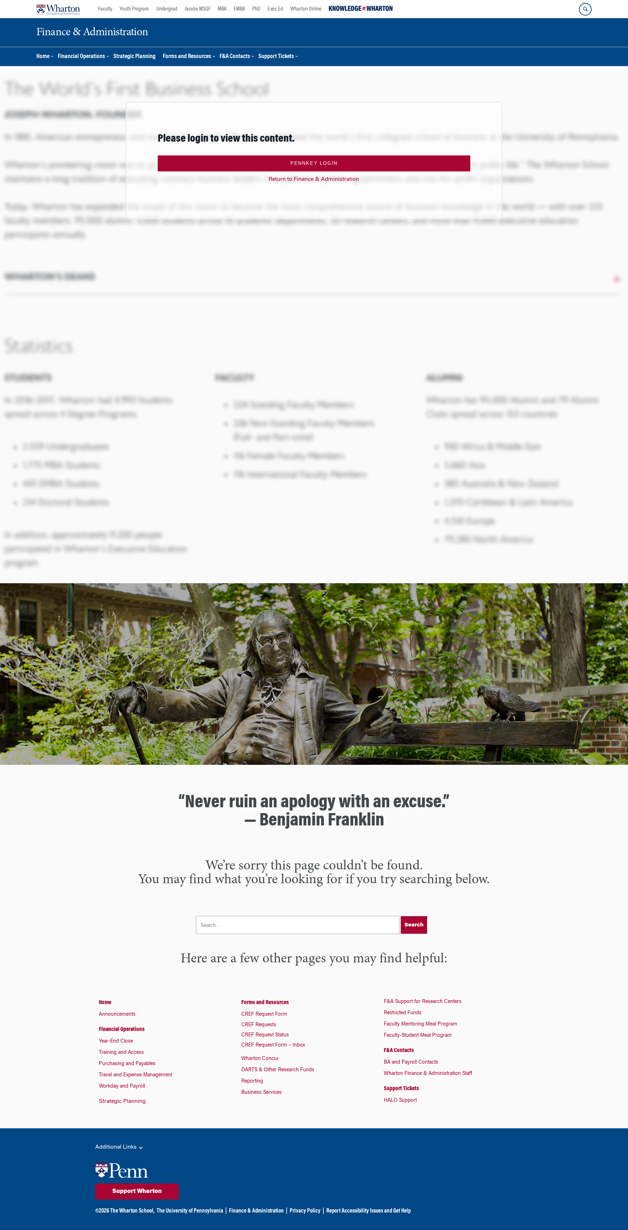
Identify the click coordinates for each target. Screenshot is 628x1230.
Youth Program (134, 9)
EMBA (239, 9)
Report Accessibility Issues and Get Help (368, 1211)
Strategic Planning (134, 57)
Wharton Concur (260, 1058)
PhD (256, 9)
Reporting (252, 1081)
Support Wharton (137, 1191)
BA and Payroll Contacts (411, 1062)
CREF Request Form (264, 1014)
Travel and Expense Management (135, 1075)
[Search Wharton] (585, 9)
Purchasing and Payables (127, 1064)
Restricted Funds (403, 1013)
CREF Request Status (265, 1035)
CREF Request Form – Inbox (273, 1045)
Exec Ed (275, 9)
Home (42, 57)
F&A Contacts (235, 57)
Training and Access (121, 1052)
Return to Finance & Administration (314, 179)
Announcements (117, 1014)
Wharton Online (306, 9)
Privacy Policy (305, 1211)
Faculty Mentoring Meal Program (420, 1024)
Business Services (261, 1092)
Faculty (105, 9)
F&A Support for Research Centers (423, 1001)
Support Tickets (276, 57)
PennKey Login (314, 163)
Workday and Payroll (122, 1086)
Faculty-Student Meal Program (418, 1035)
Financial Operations (81, 57)
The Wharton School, (132, 1211)
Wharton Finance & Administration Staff (428, 1073)
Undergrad (166, 9)
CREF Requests (258, 1025)
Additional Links (116, 1147)
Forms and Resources (187, 57)
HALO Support (400, 1100)
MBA (222, 9)
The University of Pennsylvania (190, 1211)
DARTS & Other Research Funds (277, 1070)
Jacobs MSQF (197, 9)
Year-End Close (116, 1041)
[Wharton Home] (58, 9)
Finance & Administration (256, 1211)
